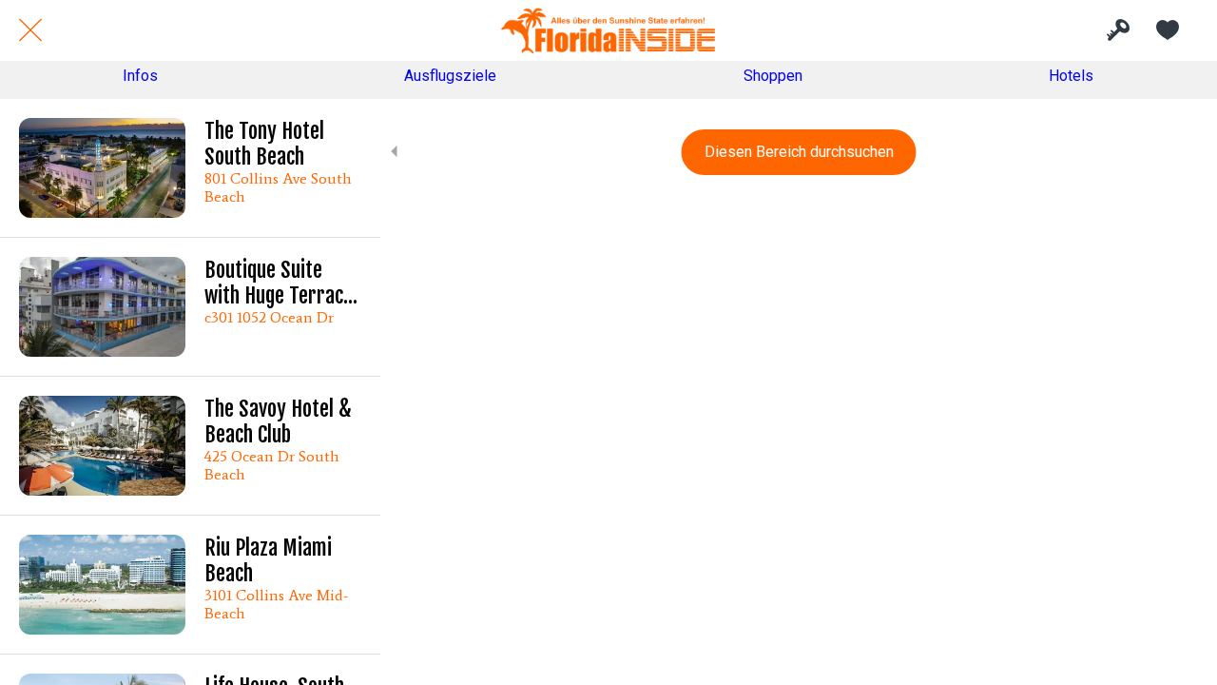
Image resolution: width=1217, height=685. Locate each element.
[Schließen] (30, 30)
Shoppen (773, 76)
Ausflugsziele (450, 76)
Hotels (1071, 76)
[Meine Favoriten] (1167, 30)
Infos (140, 76)
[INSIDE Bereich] (1118, 30)
